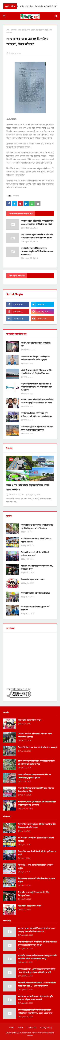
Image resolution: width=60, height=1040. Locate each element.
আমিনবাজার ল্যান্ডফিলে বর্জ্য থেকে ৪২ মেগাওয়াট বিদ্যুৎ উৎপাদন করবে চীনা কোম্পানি (37, 428)
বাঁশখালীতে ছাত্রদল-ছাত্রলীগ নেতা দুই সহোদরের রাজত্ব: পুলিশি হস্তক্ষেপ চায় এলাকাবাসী (37, 803)
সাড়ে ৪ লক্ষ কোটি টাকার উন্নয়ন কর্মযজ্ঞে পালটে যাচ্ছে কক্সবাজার (27, 487)
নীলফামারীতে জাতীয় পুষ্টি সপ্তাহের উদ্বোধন (35, 592)
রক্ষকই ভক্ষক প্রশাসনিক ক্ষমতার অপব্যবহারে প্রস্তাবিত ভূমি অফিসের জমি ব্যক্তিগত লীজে (36, 762)
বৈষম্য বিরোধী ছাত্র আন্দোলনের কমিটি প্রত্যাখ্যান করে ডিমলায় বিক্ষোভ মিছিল (36, 790)
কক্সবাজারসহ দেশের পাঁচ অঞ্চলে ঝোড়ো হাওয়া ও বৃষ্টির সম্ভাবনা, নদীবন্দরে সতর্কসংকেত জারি (35, 998)
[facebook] (17, 304)
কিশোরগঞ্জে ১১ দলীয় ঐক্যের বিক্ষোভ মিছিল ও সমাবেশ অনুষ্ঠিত (35, 866)
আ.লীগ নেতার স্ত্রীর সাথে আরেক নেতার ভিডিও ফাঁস (36, 344)
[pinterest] (17, 311)
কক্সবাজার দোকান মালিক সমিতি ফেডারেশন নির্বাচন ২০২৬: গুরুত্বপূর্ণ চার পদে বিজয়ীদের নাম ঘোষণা (37, 222)
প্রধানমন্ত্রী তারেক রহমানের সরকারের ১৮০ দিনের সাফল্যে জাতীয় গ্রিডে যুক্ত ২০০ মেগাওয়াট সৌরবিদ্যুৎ (37, 984)
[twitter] (42, 304)
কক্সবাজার (13, 30)
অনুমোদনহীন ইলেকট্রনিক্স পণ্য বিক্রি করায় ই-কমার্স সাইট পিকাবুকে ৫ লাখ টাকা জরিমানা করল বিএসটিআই (36, 386)
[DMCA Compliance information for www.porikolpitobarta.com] (18, 696)
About (20, 1027)
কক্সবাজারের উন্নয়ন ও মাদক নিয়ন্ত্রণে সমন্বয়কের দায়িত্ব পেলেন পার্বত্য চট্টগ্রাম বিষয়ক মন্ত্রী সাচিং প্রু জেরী (36, 970)
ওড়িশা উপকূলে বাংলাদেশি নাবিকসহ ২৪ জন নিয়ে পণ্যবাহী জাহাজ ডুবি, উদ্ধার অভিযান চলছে (36, 372)
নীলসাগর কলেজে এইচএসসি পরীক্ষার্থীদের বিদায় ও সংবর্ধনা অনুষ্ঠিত (36, 880)
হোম (7, 30)
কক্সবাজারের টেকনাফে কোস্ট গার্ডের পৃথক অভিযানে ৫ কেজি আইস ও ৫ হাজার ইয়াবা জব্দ (36, 415)
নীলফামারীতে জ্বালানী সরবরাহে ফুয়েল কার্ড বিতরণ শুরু (35, 608)
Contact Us (31, 1027)
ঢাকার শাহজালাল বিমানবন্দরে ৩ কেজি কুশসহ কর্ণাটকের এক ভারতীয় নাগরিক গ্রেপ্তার (35, 358)
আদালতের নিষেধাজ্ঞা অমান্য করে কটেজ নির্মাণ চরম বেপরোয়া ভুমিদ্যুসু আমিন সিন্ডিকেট (34, 776)
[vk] (17, 318)
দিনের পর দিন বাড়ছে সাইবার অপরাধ (32, 579)
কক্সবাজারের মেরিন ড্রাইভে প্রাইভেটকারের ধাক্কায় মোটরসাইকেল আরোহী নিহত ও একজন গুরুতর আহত (35, 1011)
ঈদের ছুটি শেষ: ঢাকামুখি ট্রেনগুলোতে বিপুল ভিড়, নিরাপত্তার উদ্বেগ (37, 567)
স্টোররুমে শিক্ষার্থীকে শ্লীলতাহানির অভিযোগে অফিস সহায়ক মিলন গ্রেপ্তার (35, 735)
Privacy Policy (46, 1027)
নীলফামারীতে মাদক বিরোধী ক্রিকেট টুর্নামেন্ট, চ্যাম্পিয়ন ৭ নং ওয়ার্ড (35, 554)
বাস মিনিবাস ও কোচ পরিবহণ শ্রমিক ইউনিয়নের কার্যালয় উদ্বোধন (36, 540)
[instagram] (42, 311)
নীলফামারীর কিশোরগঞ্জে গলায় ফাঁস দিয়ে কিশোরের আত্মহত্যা (37, 747)
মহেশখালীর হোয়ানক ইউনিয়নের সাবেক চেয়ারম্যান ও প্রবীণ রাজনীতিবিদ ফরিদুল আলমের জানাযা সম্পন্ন (37, 251)
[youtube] (42, 318)
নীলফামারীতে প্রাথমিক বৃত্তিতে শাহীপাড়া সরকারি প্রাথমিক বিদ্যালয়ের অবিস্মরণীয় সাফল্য (37, 526)
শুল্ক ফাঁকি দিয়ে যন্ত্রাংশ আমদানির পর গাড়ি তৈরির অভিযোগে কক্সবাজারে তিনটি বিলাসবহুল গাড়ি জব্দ (37, 236)
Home (12, 1027)
